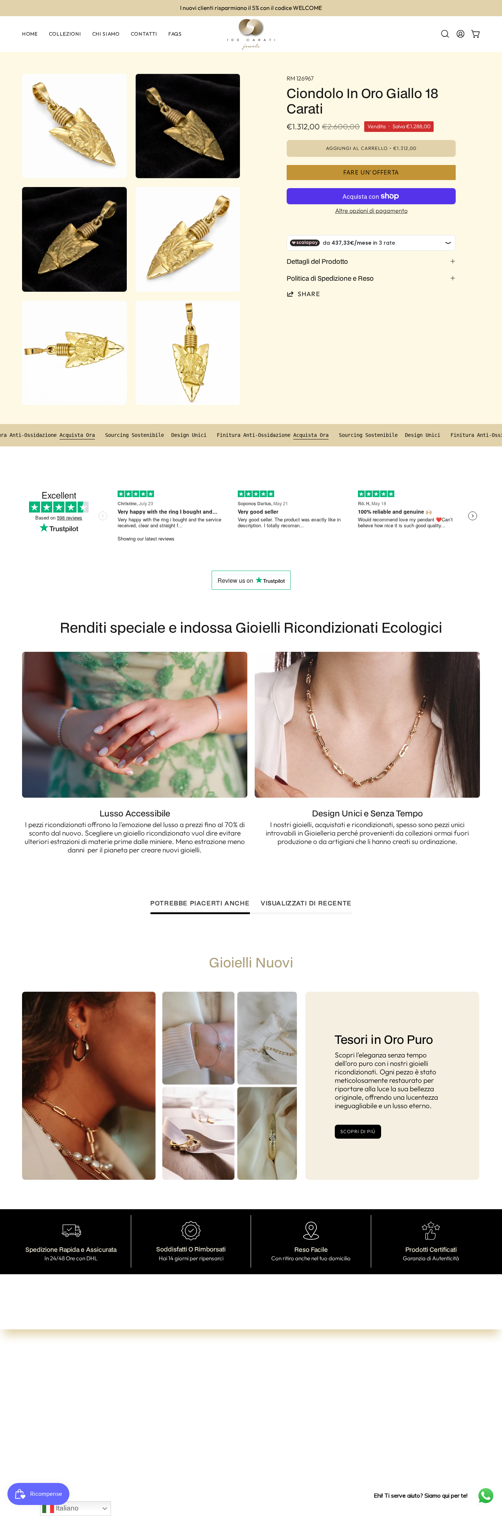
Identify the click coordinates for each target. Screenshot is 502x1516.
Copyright (250, 1463)
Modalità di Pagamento (271, 1416)
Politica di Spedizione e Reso (330, 278)
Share (309, 294)
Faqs (147, 1440)
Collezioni (154, 1405)
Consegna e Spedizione (270, 1427)
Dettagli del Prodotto (317, 261)
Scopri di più (357, 1131)
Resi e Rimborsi (257, 1439)
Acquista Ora (116, 435)
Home (149, 1393)
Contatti (152, 1428)
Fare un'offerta (371, 172)
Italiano (66, 1508)
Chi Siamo (155, 1416)
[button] (445, 34)
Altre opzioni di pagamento (371, 210)
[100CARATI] (251, 34)
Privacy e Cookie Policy (270, 1451)
